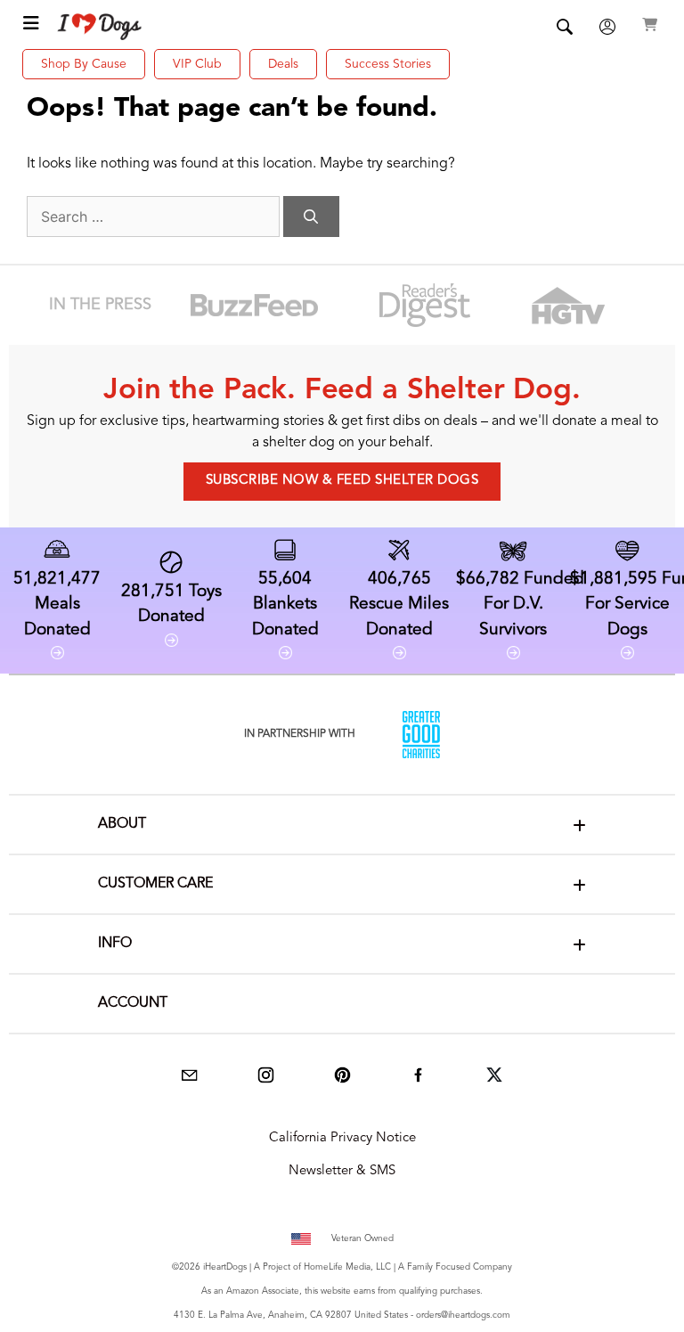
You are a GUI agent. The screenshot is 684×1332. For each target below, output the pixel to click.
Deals (283, 64)
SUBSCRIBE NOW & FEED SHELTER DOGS (342, 480)
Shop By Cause (83, 64)
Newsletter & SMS (342, 1171)
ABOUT (122, 824)
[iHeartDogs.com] (100, 26)
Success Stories (388, 64)
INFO (115, 943)
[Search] (311, 216)
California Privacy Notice (342, 1138)
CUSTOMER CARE (155, 884)
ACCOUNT (132, 1003)
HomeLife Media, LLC (347, 1267)
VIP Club (197, 64)
